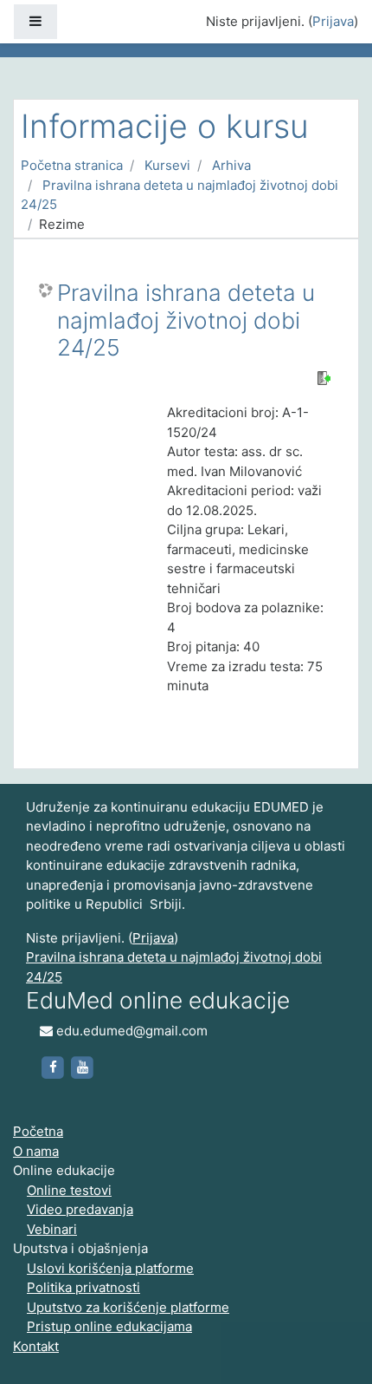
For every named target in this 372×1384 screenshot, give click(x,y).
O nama (36, 1151)
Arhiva (231, 165)
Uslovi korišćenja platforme (110, 1268)
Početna (38, 1131)
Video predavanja (80, 1209)
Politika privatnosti (83, 1287)
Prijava (333, 21)
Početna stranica (72, 165)
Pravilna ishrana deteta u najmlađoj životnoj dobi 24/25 (186, 320)
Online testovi (69, 1190)
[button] (333, 1347)
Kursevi (167, 165)
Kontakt (36, 1346)
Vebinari (52, 1229)
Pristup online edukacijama (109, 1326)
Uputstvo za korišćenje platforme (128, 1307)
